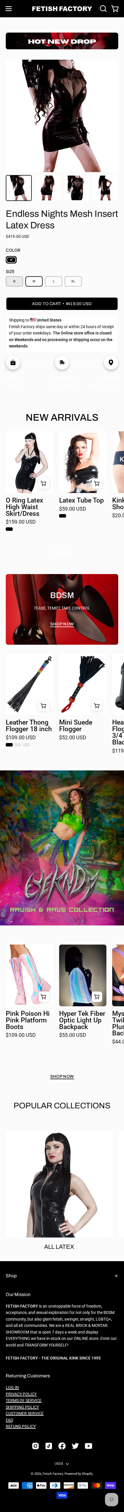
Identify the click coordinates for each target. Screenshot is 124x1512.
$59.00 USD (72, 509)
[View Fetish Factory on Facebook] (62, 1446)
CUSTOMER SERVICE (25, 1413)
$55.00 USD (72, 1035)
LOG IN (12, 1387)
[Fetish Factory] (62, 9)
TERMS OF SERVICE (24, 1400)
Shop (11, 1275)
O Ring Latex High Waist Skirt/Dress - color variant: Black (9, 529)
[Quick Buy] (44, 483)
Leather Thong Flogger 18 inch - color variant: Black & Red (26, 744)
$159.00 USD (21, 522)
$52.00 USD (72, 737)
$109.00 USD (21, 737)
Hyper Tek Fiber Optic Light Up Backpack (82, 1020)
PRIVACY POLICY (21, 1394)
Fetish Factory (53, 1474)
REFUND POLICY (21, 1426)
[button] (103, 9)
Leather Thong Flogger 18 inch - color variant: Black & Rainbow (17, 744)
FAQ (9, 1420)
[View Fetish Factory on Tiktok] (48, 1446)
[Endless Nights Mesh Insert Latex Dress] (19, 188)
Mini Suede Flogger (75, 726)
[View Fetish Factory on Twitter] (75, 1446)
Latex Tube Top (81, 500)
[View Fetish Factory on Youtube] (88, 1446)
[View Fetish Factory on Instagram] (35, 1446)
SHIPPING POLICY (22, 1407)
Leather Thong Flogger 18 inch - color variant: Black (9, 744)
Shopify (87, 1474)
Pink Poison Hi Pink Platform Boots (28, 1020)
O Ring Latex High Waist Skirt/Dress (24, 507)
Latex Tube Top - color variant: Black (62, 516)
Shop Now (62, 550)
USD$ (59, 1464)
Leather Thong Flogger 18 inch (29, 726)
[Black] (11, 260)
